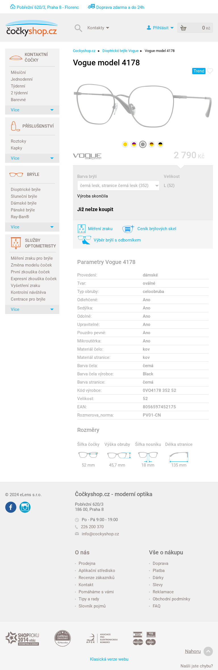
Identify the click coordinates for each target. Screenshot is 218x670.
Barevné (18, 99)
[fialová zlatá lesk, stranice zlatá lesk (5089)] (134, 144)
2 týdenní (19, 92)
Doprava (160, 563)
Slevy (158, 584)
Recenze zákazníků (96, 577)
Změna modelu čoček (31, 265)
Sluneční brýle (24, 196)
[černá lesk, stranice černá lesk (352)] (143, 144)
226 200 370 (92, 526)
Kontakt (86, 584)
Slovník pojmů (92, 606)
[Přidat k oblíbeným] (210, 71)
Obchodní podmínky (171, 599)
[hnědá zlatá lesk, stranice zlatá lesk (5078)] (151, 144)
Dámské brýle (24, 203)
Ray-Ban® (20, 216)
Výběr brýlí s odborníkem (117, 240)
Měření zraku (100, 228)
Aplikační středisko (97, 570)
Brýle (33, 174)
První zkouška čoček (30, 271)
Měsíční (18, 72)
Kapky (16, 148)
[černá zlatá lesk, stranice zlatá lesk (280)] (160, 144)
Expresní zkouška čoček (33, 278)
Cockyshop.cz (84, 51)
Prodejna (87, 563)
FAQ (156, 606)
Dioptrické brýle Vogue (120, 51)
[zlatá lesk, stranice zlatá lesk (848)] (125, 144)
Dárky (158, 577)
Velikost (172, 176)
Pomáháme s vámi (96, 591)
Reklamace (163, 591)
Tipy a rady (89, 599)
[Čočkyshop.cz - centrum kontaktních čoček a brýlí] (31, 28)
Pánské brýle (23, 210)
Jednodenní (22, 79)
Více (15, 110)
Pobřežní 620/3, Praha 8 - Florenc (48, 7)
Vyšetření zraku (25, 285)
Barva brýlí (87, 176)
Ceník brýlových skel (156, 228)
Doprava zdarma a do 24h (120, 7)
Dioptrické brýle (26, 189)
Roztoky (18, 141)
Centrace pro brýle (28, 299)
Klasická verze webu (109, 659)
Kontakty (96, 27)
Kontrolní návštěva (28, 292)
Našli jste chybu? (197, 666)
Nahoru (193, 651)
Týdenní (18, 86)
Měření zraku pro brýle (32, 258)
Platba (159, 570)
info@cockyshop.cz (100, 533)
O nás (82, 552)
